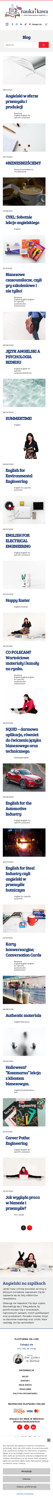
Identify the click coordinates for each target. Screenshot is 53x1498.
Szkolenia (22, 172)
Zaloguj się (26, 1344)
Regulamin (25, 1389)
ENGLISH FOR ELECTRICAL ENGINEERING (18, 540)
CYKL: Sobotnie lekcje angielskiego (22, 219)
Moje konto (25, 1385)
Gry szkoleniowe (20, 305)
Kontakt (25, 1381)
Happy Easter (18, 600)
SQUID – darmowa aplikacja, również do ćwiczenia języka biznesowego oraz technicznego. (23, 740)
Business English (18, 114)
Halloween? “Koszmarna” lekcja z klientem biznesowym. (23, 1075)
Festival (24, 607)
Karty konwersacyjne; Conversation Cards (23, 949)
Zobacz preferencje (26, 1486)
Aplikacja (18, 758)
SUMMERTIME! (19, 418)
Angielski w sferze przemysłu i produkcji (22, 101)
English (17, 229)
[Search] (44, 45)
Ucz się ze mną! (26, 1348)
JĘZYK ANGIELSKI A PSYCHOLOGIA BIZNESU (23, 356)
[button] (48, 1440)
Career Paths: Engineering (18, 1140)
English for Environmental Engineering (19, 475)
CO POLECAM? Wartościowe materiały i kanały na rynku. (22, 660)
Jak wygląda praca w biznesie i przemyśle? (23, 1202)
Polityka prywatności (25, 1494)
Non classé (19, 1215)
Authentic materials (23, 1015)
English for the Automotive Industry (19, 808)
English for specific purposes (22, 116)
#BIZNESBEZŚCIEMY (23, 163)
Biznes (17, 169)
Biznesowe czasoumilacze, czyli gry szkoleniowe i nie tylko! (24, 282)
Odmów (27, 1479)
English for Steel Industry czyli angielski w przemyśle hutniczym (20, 879)
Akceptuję (26, 1471)
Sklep (25, 1376)
